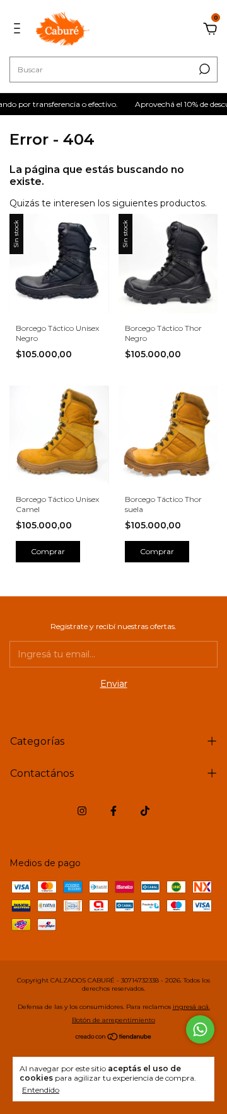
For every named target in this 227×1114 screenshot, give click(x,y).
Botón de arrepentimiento (113, 1020)
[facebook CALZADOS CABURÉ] (113, 811)
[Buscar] (203, 69)
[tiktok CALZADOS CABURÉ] (145, 811)
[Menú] (19, 30)
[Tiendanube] (113, 1038)
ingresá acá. (191, 1007)
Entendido (40, 1090)
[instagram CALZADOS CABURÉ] (82, 811)
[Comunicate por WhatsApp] (200, 1029)
